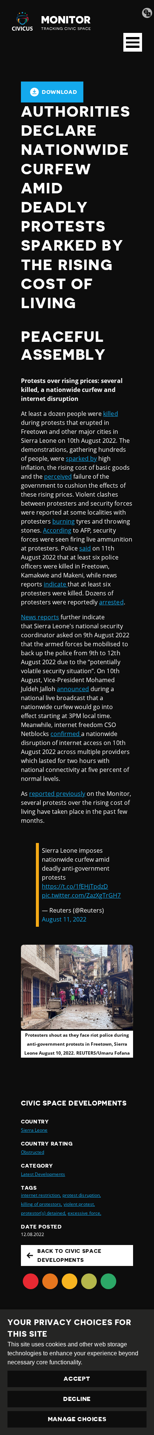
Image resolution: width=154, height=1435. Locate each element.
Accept (77, 1379)
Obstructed (32, 1152)
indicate (56, 584)
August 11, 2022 (64, 919)
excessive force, (84, 1213)
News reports (40, 617)
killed (110, 414)
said (85, 548)
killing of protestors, (41, 1204)
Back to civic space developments (69, 1255)
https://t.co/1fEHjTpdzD (75, 886)
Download (59, 92)
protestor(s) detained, (43, 1213)
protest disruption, (81, 1195)
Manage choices (77, 1419)
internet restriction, (41, 1195)
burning (63, 521)
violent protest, (79, 1204)
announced (73, 689)
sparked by (81, 458)
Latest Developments (43, 1174)
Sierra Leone (34, 1130)
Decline (77, 1399)
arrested (111, 602)
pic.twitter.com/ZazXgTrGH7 (81, 895)
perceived (58, 476)
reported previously (57, 793)
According (57, 530)
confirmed (65, 734)
